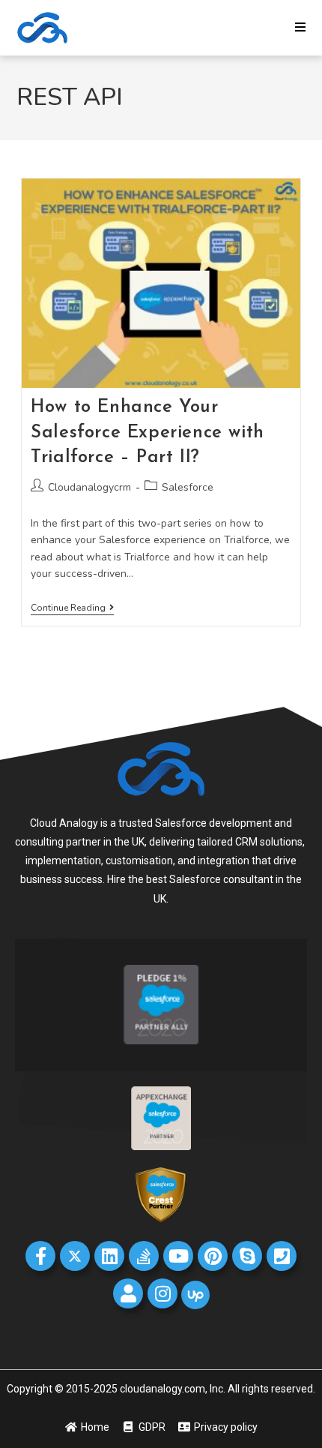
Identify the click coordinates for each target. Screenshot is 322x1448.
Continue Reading (72, 608)
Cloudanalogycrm (89, 487)
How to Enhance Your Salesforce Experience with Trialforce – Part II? (147, 432)
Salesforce (187, 487)
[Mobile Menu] (300, 28)
